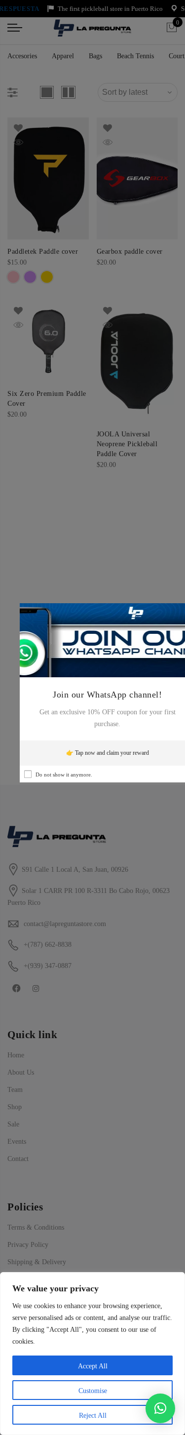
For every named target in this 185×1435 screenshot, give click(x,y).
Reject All (93, 1415)
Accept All (93, 1366)
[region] (92, 1353)
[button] (160, 1408)
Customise (92, 1391)
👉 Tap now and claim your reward (107, 752)
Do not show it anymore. (64, 774)
